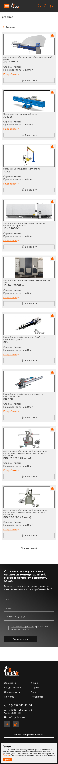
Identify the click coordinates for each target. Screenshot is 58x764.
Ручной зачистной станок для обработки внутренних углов (24, 338)
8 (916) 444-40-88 (20, 710)
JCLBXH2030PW (13, 285)
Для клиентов (12, 692)
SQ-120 (8, 399)
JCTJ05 (8, 116)
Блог (34, 692)
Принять (7, 760)
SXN (5, 342)
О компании (10, 682)
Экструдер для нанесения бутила (20, 114)
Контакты (9, 696)
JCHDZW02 (10, 62)
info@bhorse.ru (18, 717)
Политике (6, 755)
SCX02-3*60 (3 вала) (17, 458)
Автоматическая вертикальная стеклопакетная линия (27, 281)
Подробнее (10, 74)
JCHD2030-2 (11, 228)
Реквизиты (37, 696)
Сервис (35, 687)
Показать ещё (29, 548)
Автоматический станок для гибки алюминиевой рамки (27, 58)
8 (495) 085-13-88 (20, 705)
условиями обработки (22, 626)
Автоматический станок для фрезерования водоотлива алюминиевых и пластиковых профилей (25, 453)
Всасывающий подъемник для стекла (21, 168)
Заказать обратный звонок (29, 734)
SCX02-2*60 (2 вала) (17, 517)
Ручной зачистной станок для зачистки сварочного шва (23, 395)
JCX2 (6, 171)
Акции (34, 682)
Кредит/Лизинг (12, 687)
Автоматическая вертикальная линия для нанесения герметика (24, 224)
